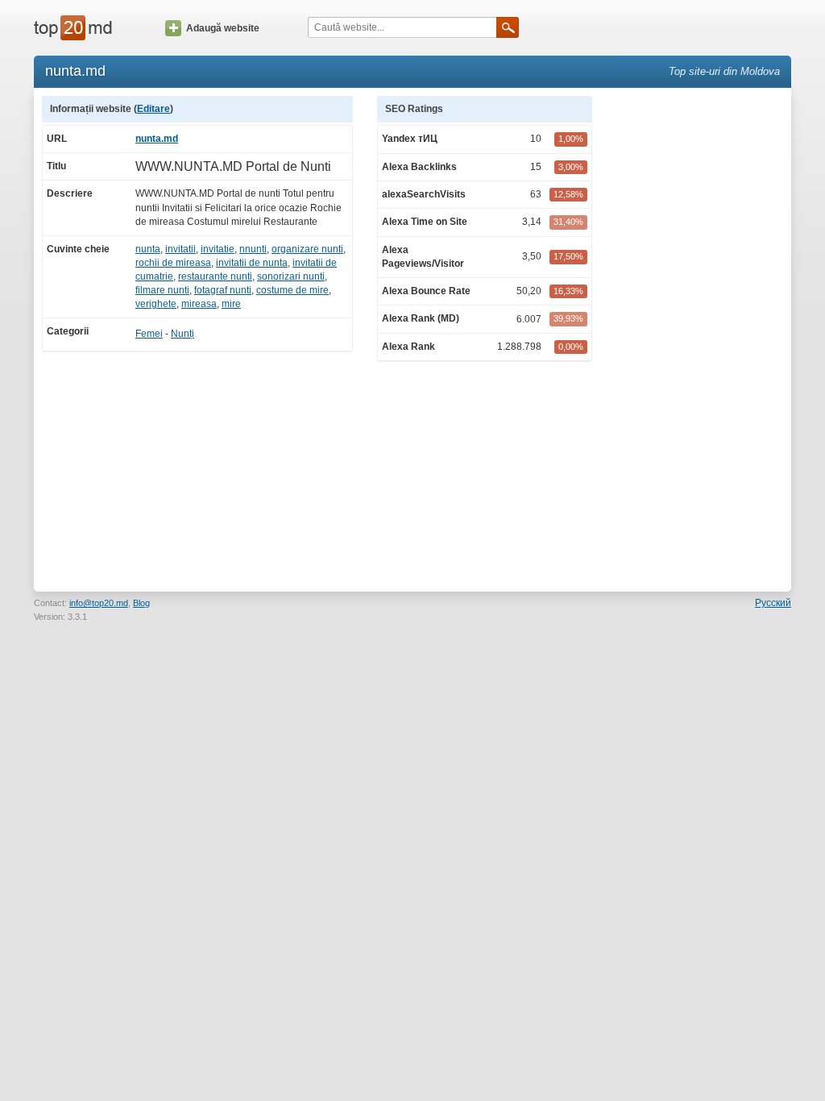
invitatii (180, 249)
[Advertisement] (699, 338)
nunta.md (156, 138)
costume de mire (292, 290)
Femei (149, 333)
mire (231, 304)
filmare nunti (162, 290)
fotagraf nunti (222, 290)
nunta (147, 249)
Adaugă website (222, 28)
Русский (773, 603)
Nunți (182, 333)
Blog (141, 603)
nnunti (253, 249)
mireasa (199, 304)
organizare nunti (307, 249)
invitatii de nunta (252, 262)
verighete (155, 304)
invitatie (217, 249)
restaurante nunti (215, 276)
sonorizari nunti (291, 276)
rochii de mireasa (173, 262)
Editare (153, 108)
